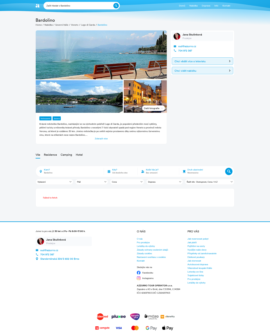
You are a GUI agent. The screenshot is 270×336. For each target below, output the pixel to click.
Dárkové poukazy (196, 257)
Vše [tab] (38, 154)
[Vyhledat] (228, 171)
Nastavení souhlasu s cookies (151, 257)
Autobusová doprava (197, 264)
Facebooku (147, 272)
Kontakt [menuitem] (226, 5)
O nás (140, 238)
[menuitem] (206, 5)
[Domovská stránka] (38, 6)
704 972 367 (185, 50)
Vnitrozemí (45, 118)
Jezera (57, 118)
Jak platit (192, 242)
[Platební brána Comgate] (102, 328)
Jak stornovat (194, 260)
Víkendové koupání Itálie (199, 268)
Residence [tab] (50, 154)
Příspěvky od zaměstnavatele (202, 253)
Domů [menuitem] (182, 5)
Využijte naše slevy (196, 249)
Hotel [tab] (79, 154)
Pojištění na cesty (196, 246)
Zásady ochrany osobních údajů (152, 249)
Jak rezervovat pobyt (198, 238)
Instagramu (148, 278)
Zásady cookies (144, 253)
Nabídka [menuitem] (193, 5)
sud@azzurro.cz (187, 46)
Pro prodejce (143, 242)
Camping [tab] (66, 154)
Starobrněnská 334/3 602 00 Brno (59, 258)
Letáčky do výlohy (146, 246)
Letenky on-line (195, 271)
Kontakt (141, 260)
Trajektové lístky (195, 275)
